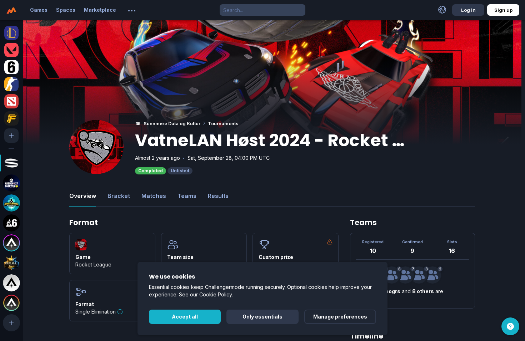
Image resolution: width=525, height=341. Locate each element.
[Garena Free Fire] (11, 118)
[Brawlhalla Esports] (11, 203)
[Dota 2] (11, 101)
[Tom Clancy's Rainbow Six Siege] (11, 67)
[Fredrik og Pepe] (432, 275)
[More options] (132, 10)
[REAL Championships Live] (11, 262)
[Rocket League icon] (81, 244)
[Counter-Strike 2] (11, 84)
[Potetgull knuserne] (405, 275)
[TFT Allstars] (11, 302)
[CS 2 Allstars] (11, 282)
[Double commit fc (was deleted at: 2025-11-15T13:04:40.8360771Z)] (419, 275)
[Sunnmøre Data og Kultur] (11, 163)
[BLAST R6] (11, 222)
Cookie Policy (215, 294)
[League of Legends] (11, 33)
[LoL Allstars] (11, 242)
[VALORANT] (11, 50)
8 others (423, 291)
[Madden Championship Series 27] (11, 183)
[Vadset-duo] (391, 275)
